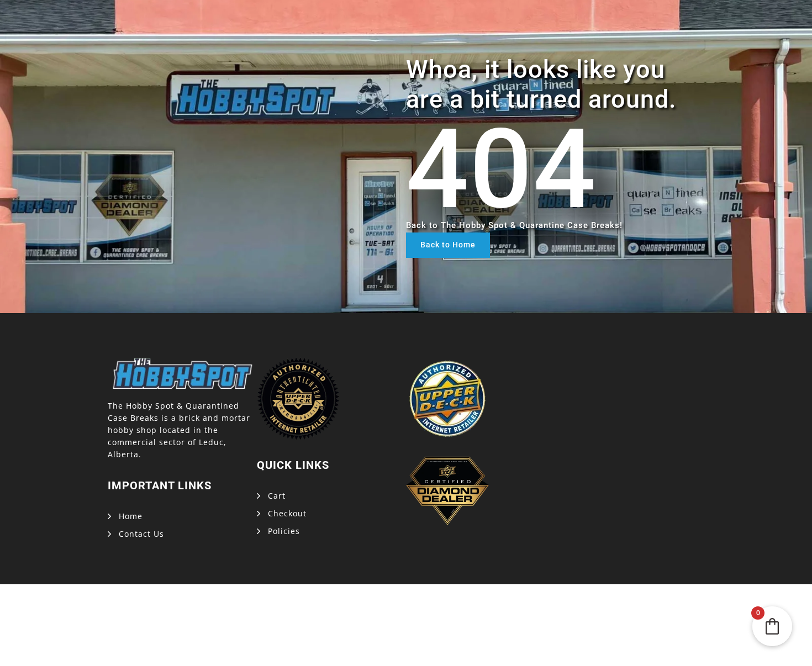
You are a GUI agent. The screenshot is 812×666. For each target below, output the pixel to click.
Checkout (287, 513)
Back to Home (448, 244)
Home (131, 516)
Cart (277, 495)
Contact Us (141, 533)
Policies (284, 531)
